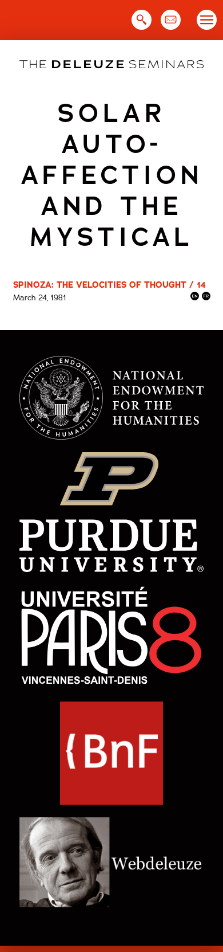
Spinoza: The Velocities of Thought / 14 (109, 285)
